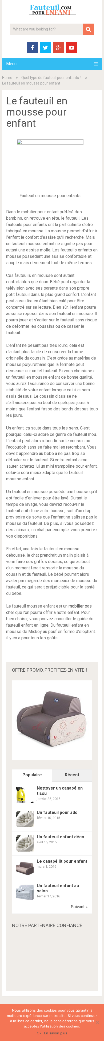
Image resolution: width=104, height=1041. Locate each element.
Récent (72, 774)
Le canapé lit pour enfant (62, 861)
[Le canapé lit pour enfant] (25, 875)
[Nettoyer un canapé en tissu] (25, 802)
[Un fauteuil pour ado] (25, 826)
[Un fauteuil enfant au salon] (25, 899)
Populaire (32, 774)
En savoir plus (55, 1033)
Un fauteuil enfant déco (60, 836)
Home (7, 78)
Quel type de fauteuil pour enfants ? (51, 78)
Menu (11, 63)
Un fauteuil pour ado (57, 812)
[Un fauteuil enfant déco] (25, 851)
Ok (39, 1033)
